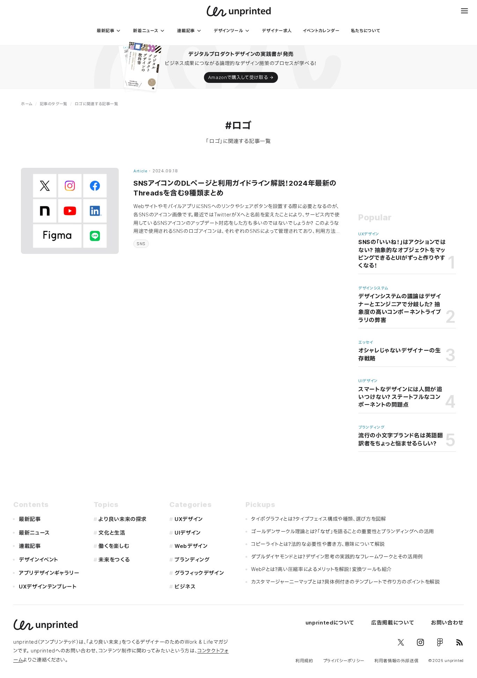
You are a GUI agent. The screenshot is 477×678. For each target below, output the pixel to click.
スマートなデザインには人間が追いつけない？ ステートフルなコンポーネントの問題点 (400, 397)
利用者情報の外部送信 (396, 660)
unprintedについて (330, 622)
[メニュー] (464, 10)
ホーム (26, 103)
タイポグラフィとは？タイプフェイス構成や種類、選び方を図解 (318, 519)
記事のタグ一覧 (53, 103)
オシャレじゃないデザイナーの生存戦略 (399, 354)
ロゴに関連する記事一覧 (96, 103)
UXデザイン (368, 233)
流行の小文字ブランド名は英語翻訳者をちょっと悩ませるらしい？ (400, 439)
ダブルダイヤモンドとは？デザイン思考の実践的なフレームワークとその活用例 (337, 556)
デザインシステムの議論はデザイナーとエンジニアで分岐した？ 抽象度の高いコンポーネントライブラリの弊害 (399, 308)
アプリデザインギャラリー (49, 573)
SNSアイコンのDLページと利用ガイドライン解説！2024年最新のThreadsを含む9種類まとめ (235, 188)
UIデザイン (368, 380)
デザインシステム (373, 288)
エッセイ (365, 342)
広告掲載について (392, 622)
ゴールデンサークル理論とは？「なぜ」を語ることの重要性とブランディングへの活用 (342, 531)
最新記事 (30, 519)
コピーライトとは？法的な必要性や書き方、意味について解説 (318, 544)
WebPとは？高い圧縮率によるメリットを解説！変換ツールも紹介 (321, 569)
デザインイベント (38, 559)
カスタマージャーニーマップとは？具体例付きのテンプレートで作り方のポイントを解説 (345, 582)
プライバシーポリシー (344, 660)
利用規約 (304, 660)
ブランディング (371, 427)
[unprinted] (238, 11)
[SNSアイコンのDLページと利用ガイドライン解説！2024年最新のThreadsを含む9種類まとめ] (70, 211)
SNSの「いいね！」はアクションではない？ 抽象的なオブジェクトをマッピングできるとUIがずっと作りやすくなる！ (402, 253)
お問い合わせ (447, 622)
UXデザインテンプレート (48, 586)
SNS (141, 243)
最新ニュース (34, 532)
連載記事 (30, 546)
